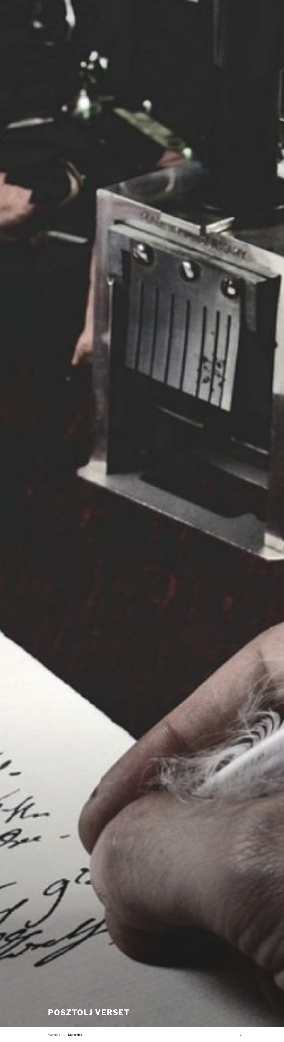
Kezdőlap (54, 1034)
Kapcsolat (75, 1034)
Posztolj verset (89, 1012)
